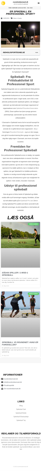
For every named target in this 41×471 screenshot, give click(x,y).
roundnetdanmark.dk (20, 2)
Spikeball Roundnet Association (27, 108)
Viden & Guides (17, 18)
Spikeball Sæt (21, 409)
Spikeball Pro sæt (27, 200)
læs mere (30, 7)
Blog (21, 405)
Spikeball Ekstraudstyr (21, 416)
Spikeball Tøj (21, 420)
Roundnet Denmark (16, 132)
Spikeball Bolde (21, 413)
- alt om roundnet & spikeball (20, 4)
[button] (38, 3)
